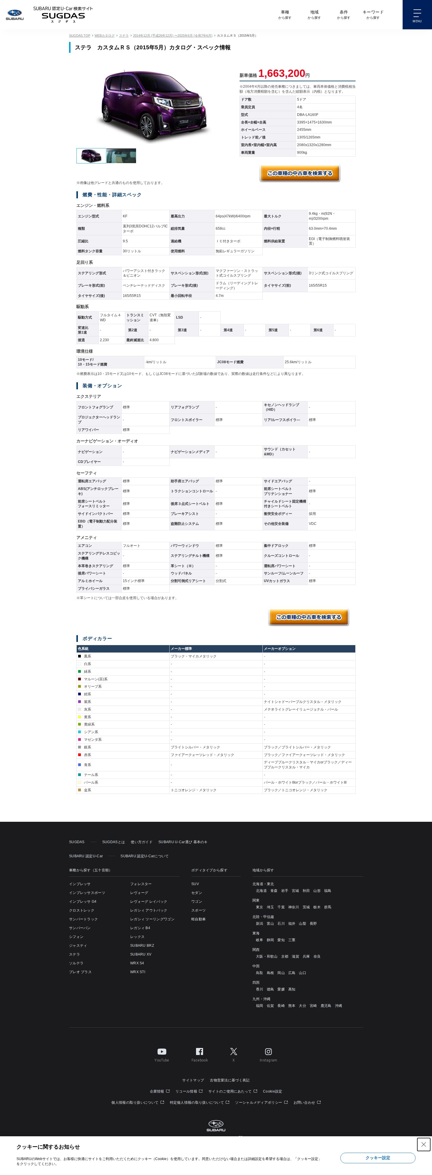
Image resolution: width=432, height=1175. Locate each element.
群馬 (327, 907)
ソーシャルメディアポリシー (259, 1102)
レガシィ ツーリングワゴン (152, 919)
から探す (285, 14)
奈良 (317, 956)
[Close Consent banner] (423, 1144)
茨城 (306, 907)
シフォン (76, 937)
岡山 (281, 973)
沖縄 (338, 1006)
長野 (313, 924)
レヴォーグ (139, 893)
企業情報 (157, 1091)
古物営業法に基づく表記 (230, 1080)
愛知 (281, 940)
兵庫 (306, 956)
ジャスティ (78, 946)
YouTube (162, 1060)
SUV (195, 884)
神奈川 (293, 907)
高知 (292, 989)
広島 (292, 973)
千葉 (281, 907)
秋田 (306, 891)
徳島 (270, 989)
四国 (256, 982)
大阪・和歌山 (267, 956)
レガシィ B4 (140, 928)
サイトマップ (193, 1080)
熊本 (292, 1006)
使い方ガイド (142, 842)
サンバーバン (80, 928)
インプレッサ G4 (83, 902)
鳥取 (259, 973)
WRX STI (137, 972)
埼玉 (270, 907)
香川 (259, 989)
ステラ (124, 35)
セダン (196, 893)
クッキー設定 (378, 1157)
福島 (327, 891)
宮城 (295, 891)
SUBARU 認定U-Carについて (144, 856)
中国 (256, 966)
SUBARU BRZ (142, 946)
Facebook (200, 1060)
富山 (270, 924)
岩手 (285, 891)
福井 (292, 924)
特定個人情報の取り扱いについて (197, 1102)
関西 (256, 950)
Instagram (268, 1060)
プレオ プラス (80, 972)
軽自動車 (198, 919)
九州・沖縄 (261, 999)
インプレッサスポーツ (87, 893)
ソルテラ (76, 963)
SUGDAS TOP (79, 35)
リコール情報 (186, 1091)
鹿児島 (326, 1006)
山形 (317, 891)
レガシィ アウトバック (148, 910)
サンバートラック (83, 919)
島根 (270, 973)
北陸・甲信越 (263, 917)
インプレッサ (80, 884)
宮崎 (313, 1006)
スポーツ (198, 910)
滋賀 (295, 956)
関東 (256, 900)
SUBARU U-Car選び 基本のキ (183, 842)
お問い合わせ (305, 1102)
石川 (281, 924)
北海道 (261, 891)
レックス (137, 937)
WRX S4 (137, 963)
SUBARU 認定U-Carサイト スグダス (63, 14)
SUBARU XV (141, 954)
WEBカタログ (105, 35)
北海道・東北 (263, 884)
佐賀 (270, 1006)
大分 (302, 1006)
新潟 (259, 924)
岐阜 (259, 940)
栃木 (317, 907)
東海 (256, 933)
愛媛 (281, 989)
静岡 (270, 940)
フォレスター (141, 884)
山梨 (302, 924)
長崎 (281, 1006)
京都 (285, 956)
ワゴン (196, 902)
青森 (274, 891)
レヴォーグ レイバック (148, 902)
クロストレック (81, 910)
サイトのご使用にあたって (230, 1091)
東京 (259, 907)
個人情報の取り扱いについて (135, 1102)
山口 (302, 973)
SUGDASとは (113, 842)
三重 (292, 940)
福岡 (259, 1006)
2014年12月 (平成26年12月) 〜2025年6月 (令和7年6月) (172, 35)
